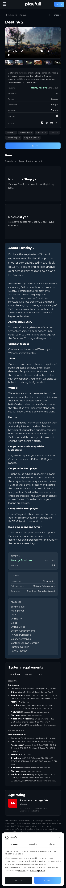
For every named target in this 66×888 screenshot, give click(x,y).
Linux (39, 674)
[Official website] (47, 123)
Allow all (47, 880)
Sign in (59, 4)
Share (56, 15)
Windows (15, 674)
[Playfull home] (33, 4)
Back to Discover (17, 15)
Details (21, 870)
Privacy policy (37, 870)
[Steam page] (42, 123)
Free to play (13, 137)
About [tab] (52, 844)
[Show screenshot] (19, 62)
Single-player (31, 137)
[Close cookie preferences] (59, 837)
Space (54, 132)
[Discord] (52, 123)
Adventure (26, 132)
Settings (18, 880)
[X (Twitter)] (56, 123)
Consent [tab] (14, 844)
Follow (35, 146)
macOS (28, 674)
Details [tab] (33, 844)
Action (11, 132)
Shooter (41, 132)
